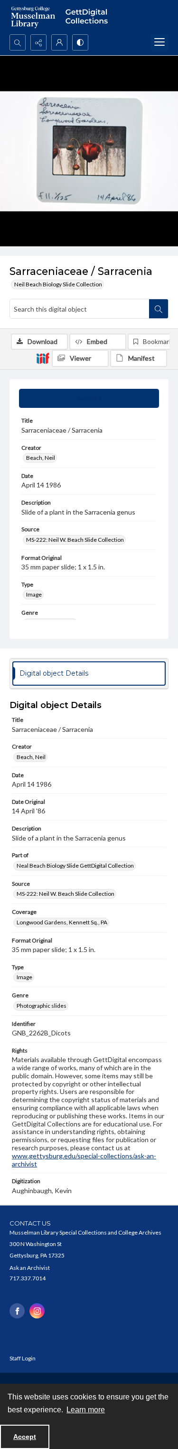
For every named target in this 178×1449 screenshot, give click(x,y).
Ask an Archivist (29, 1267)
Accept (24, 1436)
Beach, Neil (40, 457)
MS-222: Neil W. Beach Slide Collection (75, 539)
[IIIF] (42, 358)
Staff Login (22, 1358)
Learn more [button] (85, 1410)
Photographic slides (41, 1005)
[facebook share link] (17, 1310)
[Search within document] (158, 308)
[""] (89, 17)
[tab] (89, 398)
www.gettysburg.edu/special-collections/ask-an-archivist (84, 1160)
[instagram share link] (37, 1310)
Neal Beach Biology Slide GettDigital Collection (75, 865)
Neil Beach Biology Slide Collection (58, 284)
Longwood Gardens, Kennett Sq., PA (62, 922)
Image (34, 594)
